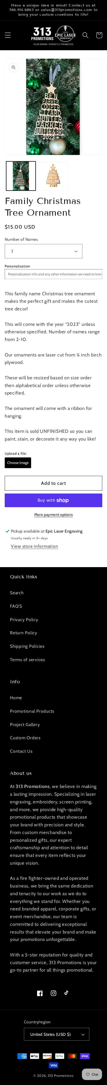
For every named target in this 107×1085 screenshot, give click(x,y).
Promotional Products (32, 711)
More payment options (53, 514)
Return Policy (23, 632)
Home (16, 697)
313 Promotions (60, 1076)
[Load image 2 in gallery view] (53, 176)
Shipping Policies (27, 646)
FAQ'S (16, 606)
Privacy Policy (24, 619)
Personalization (17, 266)
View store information (34, 546)
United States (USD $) (50, 1034)
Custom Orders (25, 737)
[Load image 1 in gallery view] (21, 176)
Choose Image (18, 462)
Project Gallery (25, 724)
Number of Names (21, 239)
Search (17, 592)
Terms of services (27, 659)
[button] (8, 35)
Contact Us (21, 751)
